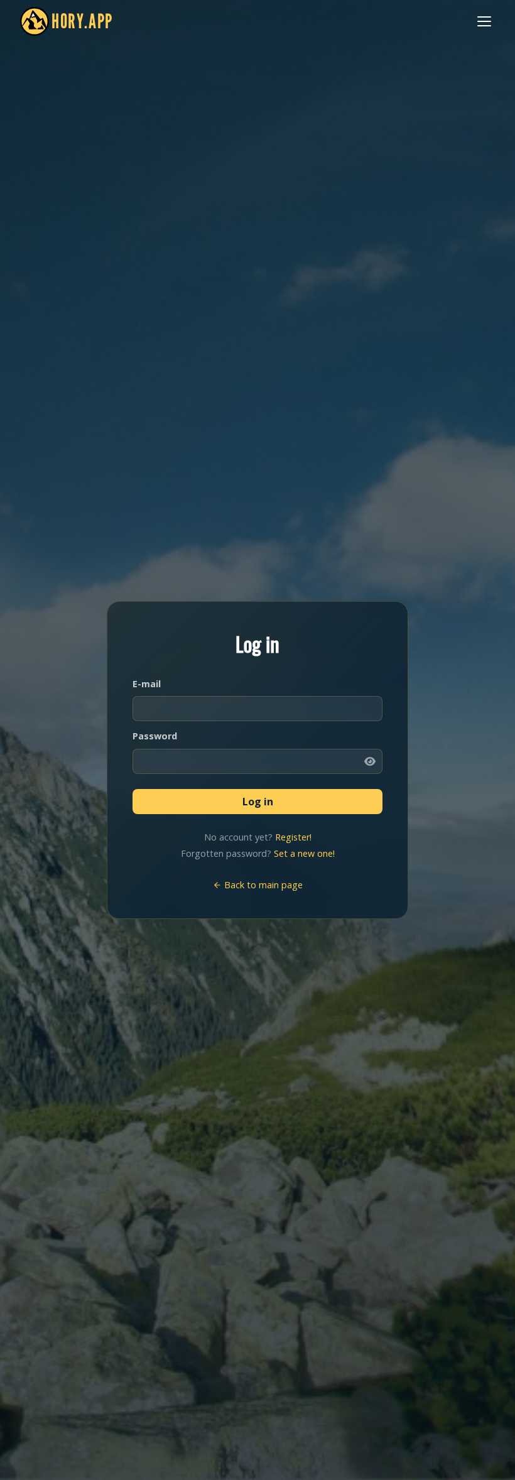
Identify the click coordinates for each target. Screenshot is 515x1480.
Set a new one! (304, 853)
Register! (293, 837)
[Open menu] (484, 21)
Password (155, 736)
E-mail (147, 684)
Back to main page (262, 885)
